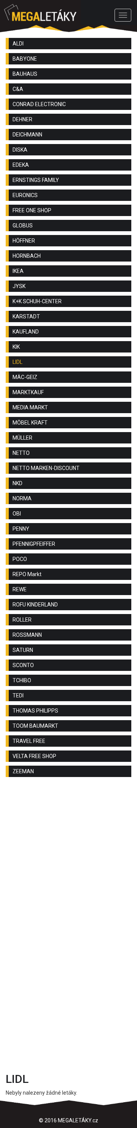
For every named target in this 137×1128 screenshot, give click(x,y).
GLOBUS (23, 225)
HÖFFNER (24, 241)
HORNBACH (27, 256)
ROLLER (22, 620)
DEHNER (22, 119)
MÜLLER (22, 438)
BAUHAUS (25, 74)
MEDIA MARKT (30, 407)
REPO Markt (27, 574)
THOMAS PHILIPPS (35, 711)
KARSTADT (26, 316)
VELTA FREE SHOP (34, 756)
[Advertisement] (68, 858)
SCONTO (23, 665)
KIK (16, 347)
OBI (17, 514)
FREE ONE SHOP (32, 210)
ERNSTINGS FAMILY (36, 180)
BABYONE (25, 59)
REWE (20, 589)
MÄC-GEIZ (25, 377)
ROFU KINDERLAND (35, 605)
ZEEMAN (23, 771)
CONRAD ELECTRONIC (39, 104)
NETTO (21, 453)
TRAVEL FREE (29, 741)
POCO (20, 559)
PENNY (21, 529)
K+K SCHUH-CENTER (37, 301)
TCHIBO (22, 680)
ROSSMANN (27, 635)
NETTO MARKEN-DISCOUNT (46, 468)
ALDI (18, 44)
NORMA (22, 498)
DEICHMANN (27, 135)
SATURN (23, 650)
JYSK (19, 286)
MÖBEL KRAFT (30, 423)
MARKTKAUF (28, 392)
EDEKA (21, 165)
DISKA (20, 150)
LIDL (17, 362)
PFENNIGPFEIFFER (34, 544)
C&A (18, 89)
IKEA (18, 271)
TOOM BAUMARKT (35, 726)
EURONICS (25, 195)
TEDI (18, 695)
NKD (17, 483)
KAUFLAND (26, 332)
